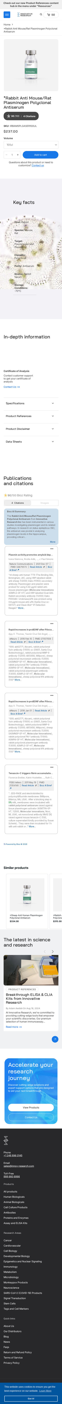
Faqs (6, 1347)
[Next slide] (52, 951)
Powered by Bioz (11, 124)
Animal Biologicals (14, 1202)
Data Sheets (14, 441)
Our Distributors (12, 1331)
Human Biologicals (14, 1196)
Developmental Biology (17, 1256)
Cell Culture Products (15, 1207)
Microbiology (11, 1277)
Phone (7, 1152)
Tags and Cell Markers (16, 1308)
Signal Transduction (15, 1298)
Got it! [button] (31, 1398)
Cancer (8, 1240)
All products (10, 1191)
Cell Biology (10, 1250)
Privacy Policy (12, 1362)
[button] (7, 14)
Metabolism (10, 1271)
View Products (31, 1107)
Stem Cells (9, 1303)
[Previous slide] (44, 951)
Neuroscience (11, 1287)
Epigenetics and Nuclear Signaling (23, 1261)
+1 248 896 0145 (13, 1155)
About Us (9, 1326)
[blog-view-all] (55, 1039)
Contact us (38, 165)
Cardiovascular (12, 1245)
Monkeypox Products (16, 1282)
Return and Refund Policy (18, 1352)
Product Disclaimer (18, 429)
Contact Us (10, 387)
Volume (8, 138)
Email (7, 1162)
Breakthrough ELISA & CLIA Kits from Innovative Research (30, 958)
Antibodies (10, 1212)
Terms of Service (13, 1357)
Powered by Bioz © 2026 (16, 844)
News (7, 1341)
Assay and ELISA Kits (15, 1223)
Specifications (15, 403)
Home (7, 24)
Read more (12, 1026)
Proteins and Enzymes (16, 1217)
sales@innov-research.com (19, 1165)
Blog (6, 1336)
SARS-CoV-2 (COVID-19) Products (23, 1292)
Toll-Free (9, 1173)
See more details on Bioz (47, 843)
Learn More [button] (45, 1391)
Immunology (11, 1266)
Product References (18, 416)
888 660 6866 (12, 1176)
